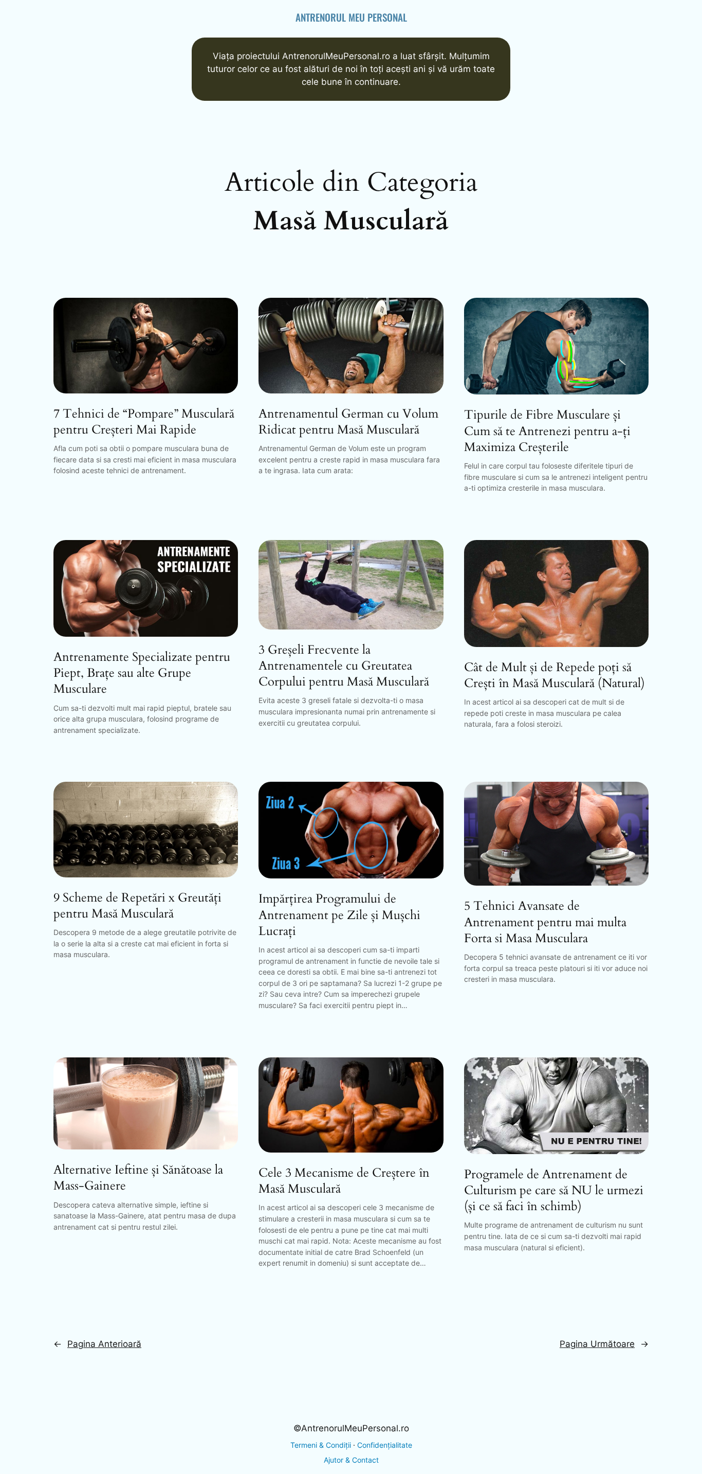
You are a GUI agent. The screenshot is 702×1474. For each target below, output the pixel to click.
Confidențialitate (384, 1445)
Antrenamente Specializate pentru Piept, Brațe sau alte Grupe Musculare (141, 673)
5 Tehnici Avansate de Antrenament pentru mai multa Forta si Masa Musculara (545, 922)
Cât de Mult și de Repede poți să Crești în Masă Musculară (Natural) (554, 675)
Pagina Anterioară (97, 1344)
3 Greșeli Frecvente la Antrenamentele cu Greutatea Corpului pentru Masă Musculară (343, 666)
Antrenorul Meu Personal (351, 17)
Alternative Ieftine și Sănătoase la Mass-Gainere (138, 1178)
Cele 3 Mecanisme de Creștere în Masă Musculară (344, 1181)
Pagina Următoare (604, 1344)
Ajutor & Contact (351, 1459)
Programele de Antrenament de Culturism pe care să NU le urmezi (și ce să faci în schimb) (553, 1190)
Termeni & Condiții (320, 1445)
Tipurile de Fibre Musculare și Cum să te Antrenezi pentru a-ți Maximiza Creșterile (547, 431)
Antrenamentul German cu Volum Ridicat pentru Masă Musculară (348, 422)
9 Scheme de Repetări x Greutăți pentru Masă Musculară (137, 906)
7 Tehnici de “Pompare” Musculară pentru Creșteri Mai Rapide (143, 422)
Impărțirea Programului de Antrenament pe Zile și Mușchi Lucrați (339, 915)
